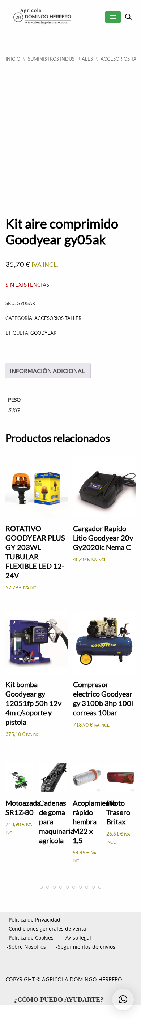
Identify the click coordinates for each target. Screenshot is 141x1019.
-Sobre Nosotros (26, 946)
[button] (123, 999)
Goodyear (43, 333)
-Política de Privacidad (33, 919)
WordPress (109, 1011)
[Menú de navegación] (113, 17)
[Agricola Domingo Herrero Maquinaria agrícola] (41, 17)
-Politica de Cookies (30, 937)
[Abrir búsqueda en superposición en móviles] (128, 17)
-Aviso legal (77, 937)
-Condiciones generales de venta (46, 928)
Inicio (12, 59)
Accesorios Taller (57, 318)
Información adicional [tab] (47, 370)
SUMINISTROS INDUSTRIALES (60, 59)
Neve (23, 1011)
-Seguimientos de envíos (85, 946)
